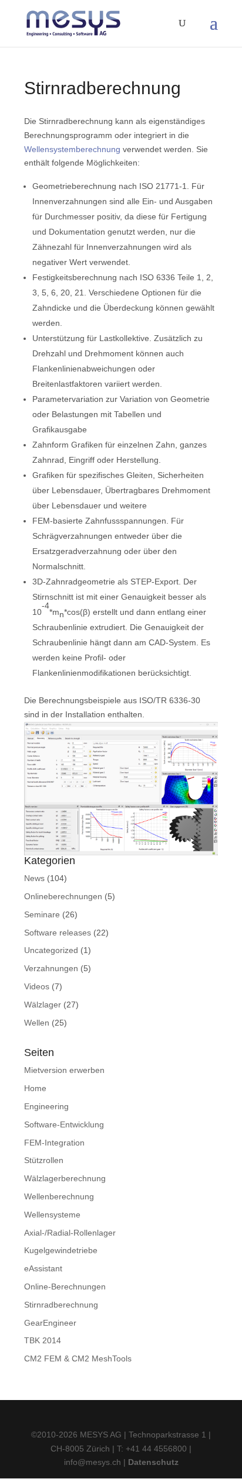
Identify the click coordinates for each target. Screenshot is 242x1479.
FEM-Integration (54, 1142)
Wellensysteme (52, 1214)
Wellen (36, 1022)
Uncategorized (51, 950)
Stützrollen (43, 1160)
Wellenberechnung (59, 1196)
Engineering (46, 1106)
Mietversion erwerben (64, 1070)
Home (35, 1088)
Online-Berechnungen (65, 1286)
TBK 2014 (42, 1340)
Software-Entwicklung (64, 1124)
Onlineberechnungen (63, 896)
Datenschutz (153, 1462)
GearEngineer (50, 1322)
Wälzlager (42, 1004)
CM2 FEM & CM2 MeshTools (78, 1358)
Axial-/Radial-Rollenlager (70, 1232)
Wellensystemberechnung (72, 149)
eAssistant (43, 1268)
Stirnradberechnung (61, 1304)
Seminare (42, 914)
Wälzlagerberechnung (65, 1178)
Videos (36, 986)
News (34, 878)
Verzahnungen (51, 968)
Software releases (57, 932)
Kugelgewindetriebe (61, 1250)
